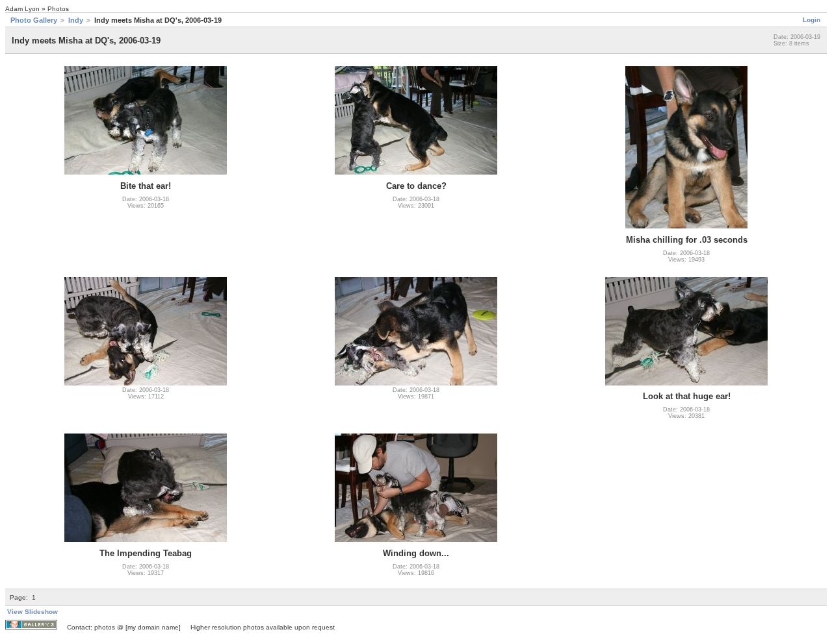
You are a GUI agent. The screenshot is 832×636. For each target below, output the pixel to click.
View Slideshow (32, 611)
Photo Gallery (33, 20)
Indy (75, 20)
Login (811, 19)
